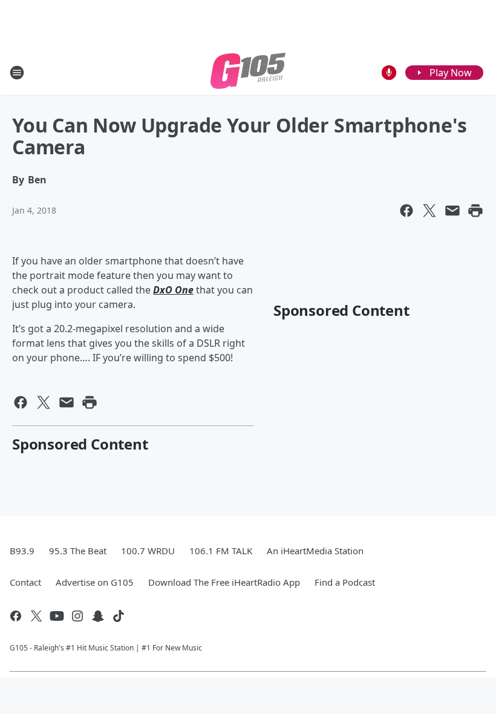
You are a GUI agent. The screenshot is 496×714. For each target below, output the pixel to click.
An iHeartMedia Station (315, 551)
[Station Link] (248, 72)
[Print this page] (475, 210)
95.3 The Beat (77, 551)
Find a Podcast (345, 582)
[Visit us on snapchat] (98, 616)
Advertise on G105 (95, 582)
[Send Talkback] (389, 72)
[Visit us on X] (36, 616)
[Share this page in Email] (452, 210)
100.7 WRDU (148, 551)
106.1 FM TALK (220, 551)
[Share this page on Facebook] (406, 210)
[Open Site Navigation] (17, 72)
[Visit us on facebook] (15, 616)
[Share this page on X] (429, 210)
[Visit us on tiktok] (118, 616)
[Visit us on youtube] (57, 616)
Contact (25, 582)
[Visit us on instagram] (77, 616)
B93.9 (22, 551)
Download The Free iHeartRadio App (224, 582)
